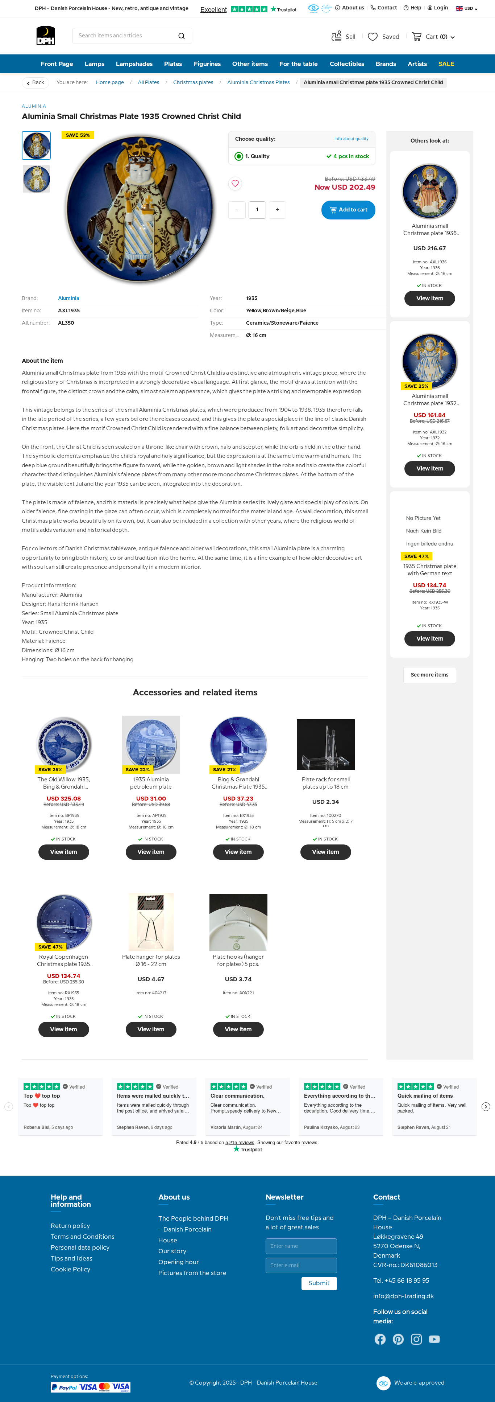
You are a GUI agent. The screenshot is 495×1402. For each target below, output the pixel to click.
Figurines (207, 64)
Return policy (70, 1226)
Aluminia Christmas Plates (258, 82)
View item (63, 852)
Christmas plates (193, 82)
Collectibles (347, 64)
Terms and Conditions (83, 1237)
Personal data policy (80, 1248)
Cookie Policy (70, 1270)
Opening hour (178, 1262)
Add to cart (353, 210)
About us (174, 1197)
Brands (386, 64)
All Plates (148, 82)
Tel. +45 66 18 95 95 (401, 1281)
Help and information (71, 1201)
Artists (417, 64)
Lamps (94, 64)
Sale (446, 64)
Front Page (57, 64)
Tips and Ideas (71, 1259)
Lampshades (134, 64)
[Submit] (181, 36)
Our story (172, 1251)
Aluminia (68, 298)
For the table (298, 64)
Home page (110, 82)
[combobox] (132, 36)
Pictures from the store (192, 1273)
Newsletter (285, 1197)
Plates (173, 64)
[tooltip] (64, 784)
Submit (319, 1283)
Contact (386, 1197)
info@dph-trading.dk (403, 1296)
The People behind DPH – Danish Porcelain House (193, 1229)
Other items (250, 64)
